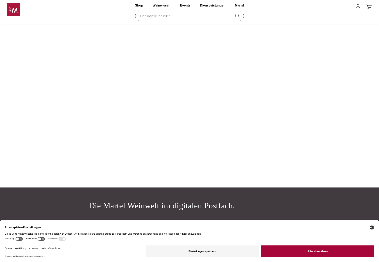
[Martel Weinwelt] (34, 9)
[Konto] (358, 6)
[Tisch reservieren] (348, 6)
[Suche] (238, 16)
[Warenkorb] (369, 6)
